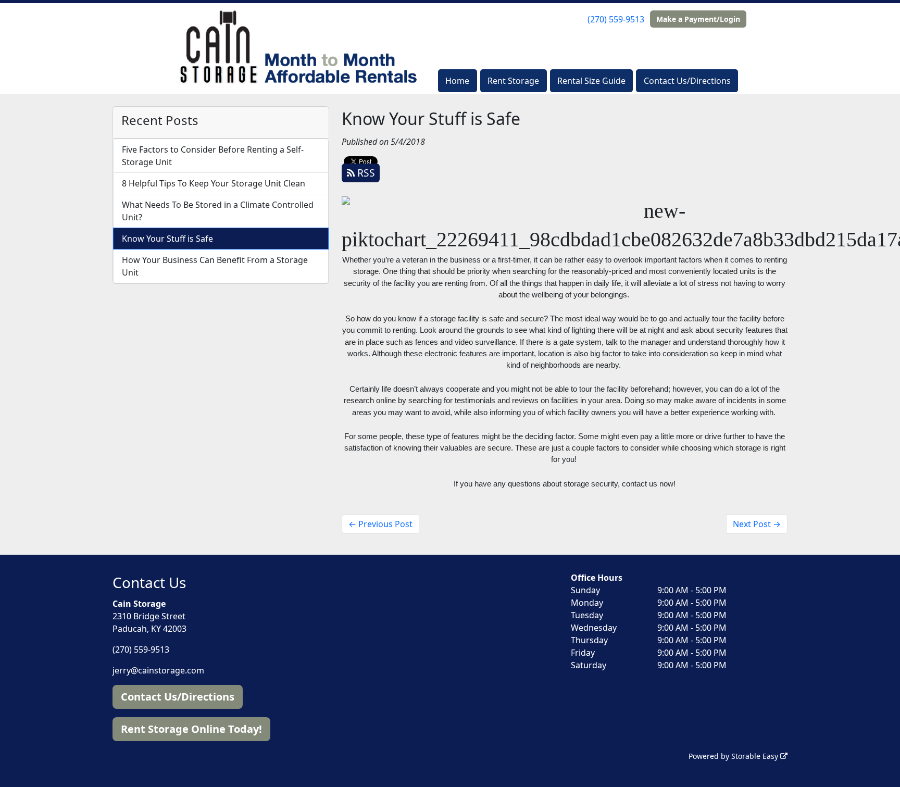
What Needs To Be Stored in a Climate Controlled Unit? (218, 211)
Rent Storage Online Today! (191, 729)
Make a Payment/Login (698, 19)
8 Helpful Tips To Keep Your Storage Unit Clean (213, 183)
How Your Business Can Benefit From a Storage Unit (215, 266)
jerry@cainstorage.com (158, 670)
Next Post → (757, 524)
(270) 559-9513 (616, 19)
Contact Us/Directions (687, 80)
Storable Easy (755, 756)
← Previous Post (380, 524)
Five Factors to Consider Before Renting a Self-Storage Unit (213, 156)
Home (457, 80)
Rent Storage (513, 80)
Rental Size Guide (591, 80)
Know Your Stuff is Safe (167, 238)
